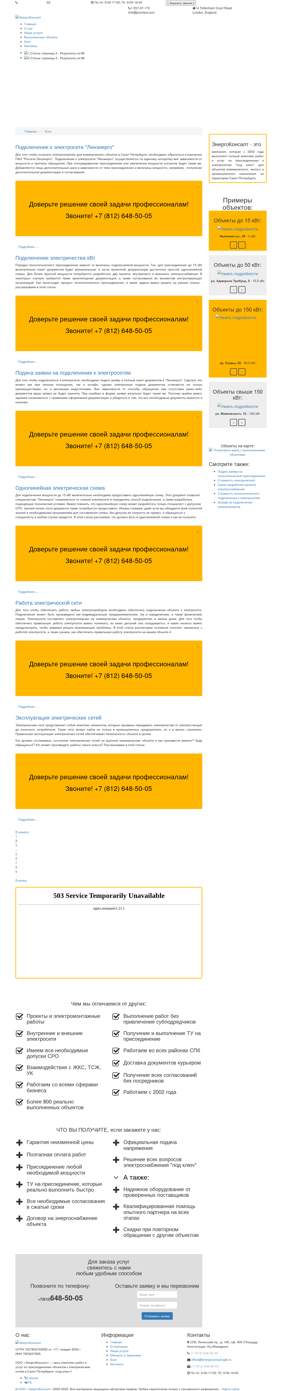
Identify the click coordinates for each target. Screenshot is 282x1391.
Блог (113, 1359)
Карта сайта (230, 1389)
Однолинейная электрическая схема (60, 487)
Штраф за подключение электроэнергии (235, 504)
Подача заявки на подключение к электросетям (73, 372)
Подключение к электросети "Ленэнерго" (64, 147)
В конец (21, 880)
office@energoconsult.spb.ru (71, 2)
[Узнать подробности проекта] (237, 228)
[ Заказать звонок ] (181, 3)
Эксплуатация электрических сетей (58, 717)
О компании (119, 1346)
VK (30, 1382)
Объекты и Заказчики (125, 1355)
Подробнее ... (28, 246)
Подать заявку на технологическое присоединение (241, 473)
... (16, 849)
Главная (116, 1342)
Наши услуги (119, 1351)
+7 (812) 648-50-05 (32, 2)
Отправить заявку (157, 1316)
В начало (22, 832)
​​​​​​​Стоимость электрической (236, 480)
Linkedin (32, 1378)
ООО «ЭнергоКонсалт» (35, 1389)
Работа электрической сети (48, 602)
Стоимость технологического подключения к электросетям (239, 495)
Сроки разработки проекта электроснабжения (237, 486)
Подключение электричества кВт (55, 257)
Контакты (116, 1364)
